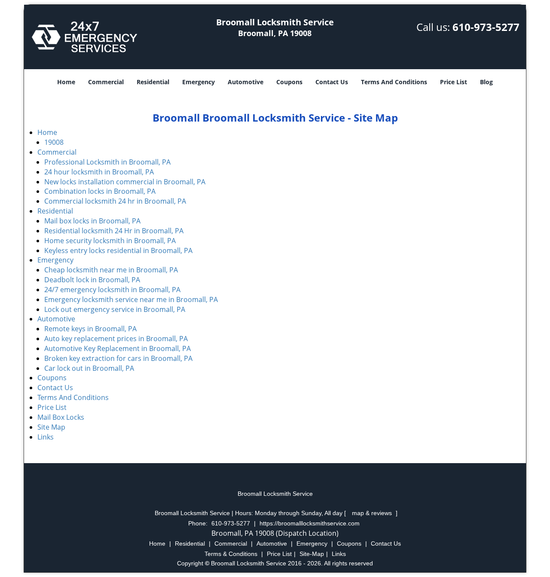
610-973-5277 (485, 27)
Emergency (198, 82)
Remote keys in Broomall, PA (90, 328)
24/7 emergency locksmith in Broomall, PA (112, 289)
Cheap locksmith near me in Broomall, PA (111, 270)
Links (45, 437)
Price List (453, 82)
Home (66, 82)
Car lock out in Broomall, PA (89, 368)
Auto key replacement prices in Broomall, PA (116, 338)
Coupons (289, 82)
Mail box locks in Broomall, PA (92, 221)
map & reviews (373, 513)
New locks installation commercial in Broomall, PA (124, 181)
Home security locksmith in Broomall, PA (110, 240)
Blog (486, 82)
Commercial (106, 82)
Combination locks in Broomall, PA (100, 191)
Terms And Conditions (394, 82)
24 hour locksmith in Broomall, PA (99, 172)
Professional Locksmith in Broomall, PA (107, 162)
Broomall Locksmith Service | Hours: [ (251, 513)
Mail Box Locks (60, 417)
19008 (54, 142)
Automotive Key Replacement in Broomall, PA (117, 348)
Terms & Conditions (231, 553)
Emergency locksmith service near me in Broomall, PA (131, 299)
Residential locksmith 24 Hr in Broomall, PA (113, 230)
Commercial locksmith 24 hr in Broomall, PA (115, 201)
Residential (153, 82)
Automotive (245, 82)
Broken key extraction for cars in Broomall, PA (118, 358)
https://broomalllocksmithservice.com (310, 523)
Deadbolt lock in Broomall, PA (92, 279)
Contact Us (331, 82)
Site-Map (311, 553)
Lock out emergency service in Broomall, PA (114, 309)
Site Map (51, 427)
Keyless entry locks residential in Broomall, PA (118, 250)
